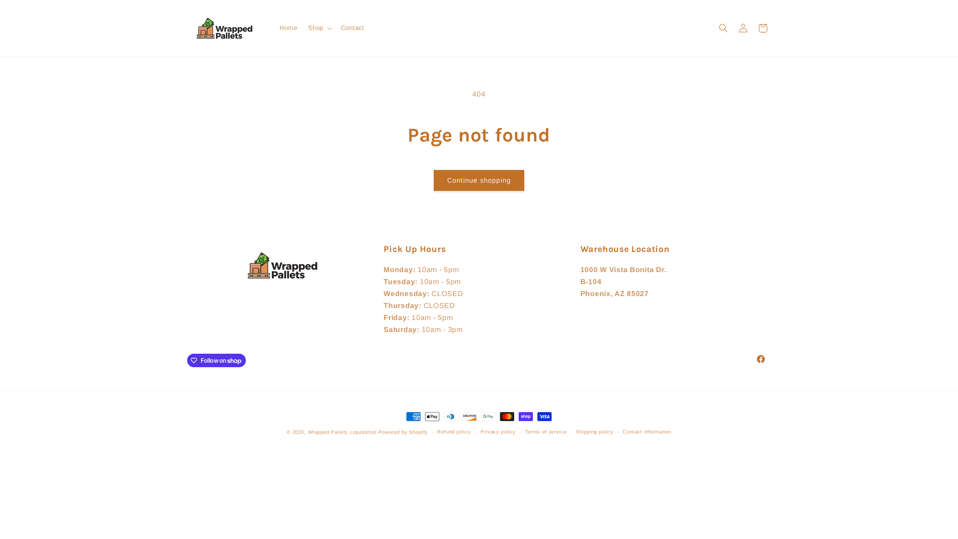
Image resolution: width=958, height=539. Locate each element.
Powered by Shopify (403, 432)
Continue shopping (479, 180)
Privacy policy (498, 432)
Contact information (647, 432)
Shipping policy (595, 432)
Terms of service (545, 432)
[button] (319, 28)
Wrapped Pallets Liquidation (342, 432)
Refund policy (454, 432)
